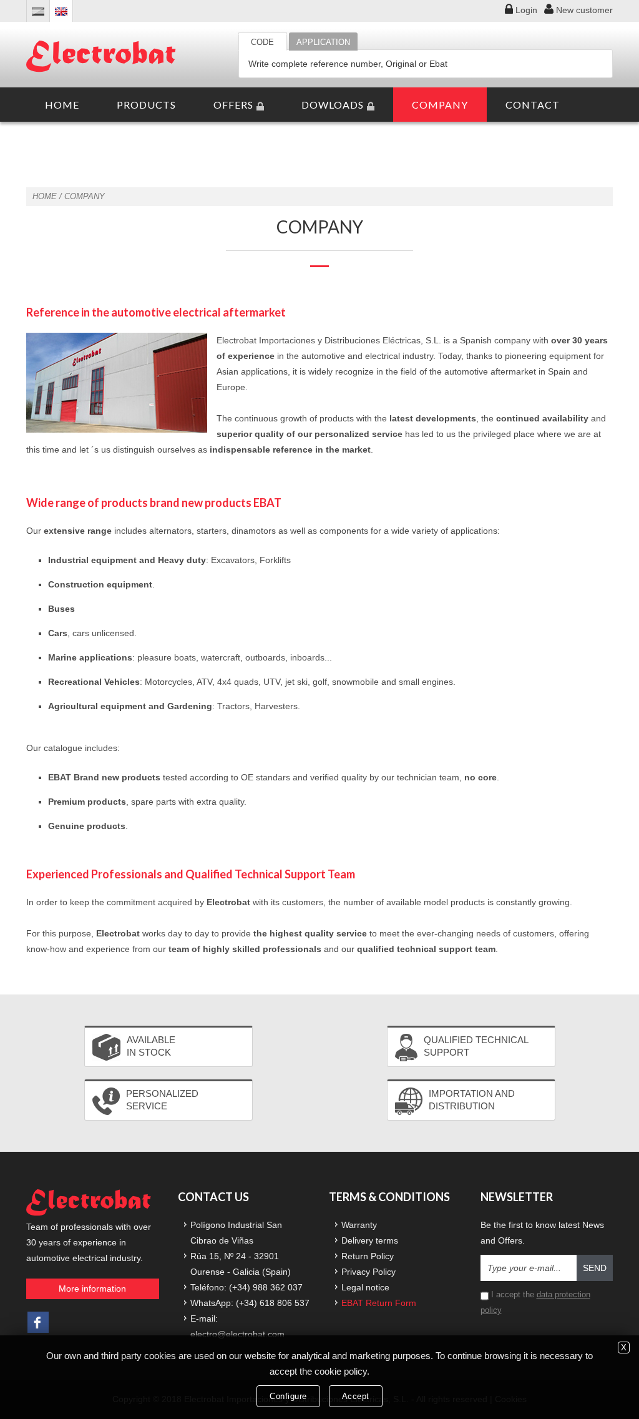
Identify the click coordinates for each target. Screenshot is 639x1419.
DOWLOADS (332, 104)
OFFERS (233, 104)
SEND (595, 1268)
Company (84, 196)
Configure (288, 1396)
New (584, 10)
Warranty (359, 1225)
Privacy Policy (368, 1272)
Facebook (38, 1322)
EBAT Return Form (378, 1303)
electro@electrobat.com (237, 1334)
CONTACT (532, 104)
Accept (355, 1396)
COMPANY (440, 104)
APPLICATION (323, 42)
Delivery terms (369, 1240)
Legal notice (365, 1287)
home (44, 196)
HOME (62, 104)
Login (526, 10)
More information (92, 1289)
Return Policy (367, 1256)
